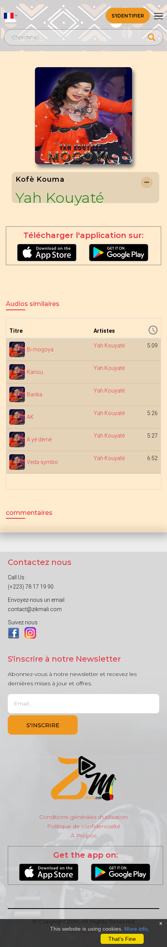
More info (136, 929)
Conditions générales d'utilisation (83, 816)
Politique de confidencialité (83, 826)
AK (30, 417)
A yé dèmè (39, 439)
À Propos (84, 835)
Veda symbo (42, 462)
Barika (34, 394)
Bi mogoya (40, 349)
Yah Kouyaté (60, 197)
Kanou (35, 372)
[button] (11, 15)
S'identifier (127, 16)
